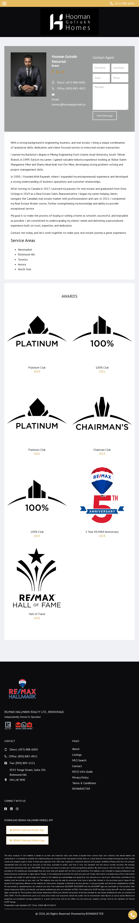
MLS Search (79, 760)
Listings (77, 754)
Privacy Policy (80, 777)
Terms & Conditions (84, 783)
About (76, 749)
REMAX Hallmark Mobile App (28, 830)
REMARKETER (81, 788)
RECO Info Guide (82, 771)
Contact (77, 766)
